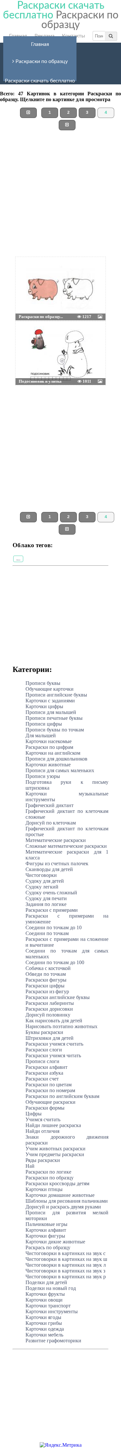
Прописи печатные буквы (54, 718)
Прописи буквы (42, 683)
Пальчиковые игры (46, 1224)
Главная (18, 35)
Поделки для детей (46, 1282)
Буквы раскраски (44, 1032)
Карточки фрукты (45, 1294)
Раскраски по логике (48, 1172)
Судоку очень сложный (51, 892)
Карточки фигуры (45, 1236)
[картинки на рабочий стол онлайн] (51, 273)
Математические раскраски (55, 840)
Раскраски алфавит (46, 1067)
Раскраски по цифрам (49, 747)
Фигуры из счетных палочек (56, 863)
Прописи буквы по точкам (54, 729)
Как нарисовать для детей (53, 1020)
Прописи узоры (42, 776)
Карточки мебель (44, 1334)
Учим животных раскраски (55, 1148)
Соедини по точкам (47, 933)
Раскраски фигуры (45, 980)
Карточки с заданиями (50, 700)
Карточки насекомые (48, 741)
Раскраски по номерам (50, 1090)
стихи (18, 560)
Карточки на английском (52, 753)
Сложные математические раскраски (66, 846)
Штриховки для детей (49, 1038)
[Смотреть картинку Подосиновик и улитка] (31, 338)
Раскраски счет (42, 1078)
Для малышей (40, 735)
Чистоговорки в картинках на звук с (65, 1253)
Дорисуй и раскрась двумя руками (63, 1206)
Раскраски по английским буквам (62, 1096)
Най (30, 1166)
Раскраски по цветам (48, 1084)
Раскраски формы (45, 1108)
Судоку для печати (46, 898)
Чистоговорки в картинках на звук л (65, 1265)
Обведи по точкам (45, 974)
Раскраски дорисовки (49, 1009)
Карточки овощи (44, 1300)
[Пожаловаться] (91, 273)
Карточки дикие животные (55, 1241)
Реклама (45, 35)
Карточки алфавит (45, 1230)
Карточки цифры (44, 706)
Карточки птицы (44, 1189)
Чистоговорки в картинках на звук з (65, 1270)
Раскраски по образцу (41, 61)
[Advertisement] (60, 196)
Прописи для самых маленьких (59, 770)
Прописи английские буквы (56, 694)
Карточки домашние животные (60, 1195)
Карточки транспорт (48, 1305)
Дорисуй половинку (47, 1014)
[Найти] (111, 35)
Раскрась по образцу (47, 1247)
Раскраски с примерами (51, 910)
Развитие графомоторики (53, 1340)
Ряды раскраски (42, 1160)
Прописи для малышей (50, 712)
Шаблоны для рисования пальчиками (66, 1201)
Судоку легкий (41, 886)
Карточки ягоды (43, 1317)
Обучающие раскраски (50, 1102)
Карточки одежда (44, 1329)
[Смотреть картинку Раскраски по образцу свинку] (31, 273)
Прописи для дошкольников (56, 758)
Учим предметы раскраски (54, 1154)
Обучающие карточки (49, 689)
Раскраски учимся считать (54, 1044)
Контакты (73, 35)
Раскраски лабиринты (49, 1003)
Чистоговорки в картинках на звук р (65, 1276)
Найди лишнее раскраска (53, 1125)
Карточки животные (48, 764)
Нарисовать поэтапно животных (61, 1026)
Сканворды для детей (49, 869)
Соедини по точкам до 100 (54, 962)
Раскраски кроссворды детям (57, 1183)
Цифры (33, 1113)
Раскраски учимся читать (53, 1055)
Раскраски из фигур (47, 991)
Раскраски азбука (44, 1073)
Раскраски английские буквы (57, 997)
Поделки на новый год (50, 1288)
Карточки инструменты (51, 1311)
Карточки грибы (43, 1323)
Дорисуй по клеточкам (50, 822)
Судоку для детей (44, 881)
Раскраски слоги (43, 1049)
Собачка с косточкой (48, 968)
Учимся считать (42, 1119)
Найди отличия (42, 1131)
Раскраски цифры (45, 985)
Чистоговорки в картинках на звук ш (66, 1259)
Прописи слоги (42, 1061)
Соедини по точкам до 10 (53, 927)
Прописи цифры (43, 724)
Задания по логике (45, 904)
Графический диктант (49, 805)
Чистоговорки (41, 875)
